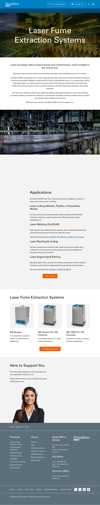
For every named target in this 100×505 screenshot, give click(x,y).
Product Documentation (18, 462)
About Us (34, 442)
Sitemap (39, 489)
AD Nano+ (52, 269)
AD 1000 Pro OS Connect (75, 237)
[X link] (80, 489)
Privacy (12, 489)
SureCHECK (13, 459)
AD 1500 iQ (61, 237)
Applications (19, 427)
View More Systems (50, 349)
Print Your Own (15, 468)
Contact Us (79, 4)
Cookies (19, 489)
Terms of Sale (29, 489)
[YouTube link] (88, 489)
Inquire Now (50, 276)
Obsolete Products (16, 465)
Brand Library (35, 460)
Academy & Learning (38, 451)
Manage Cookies (65, 489)
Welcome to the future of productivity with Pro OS (22, 11)
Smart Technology (16, 453)
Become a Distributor (38, 457)
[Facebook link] (75, 489)
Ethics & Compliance (38, 448)
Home (12, 427)
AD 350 (59, 269)
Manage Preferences (51, 489)
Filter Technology (15, 456)
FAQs (32, 445)
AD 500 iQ (52, 237)
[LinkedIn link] (84, 489)
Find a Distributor (58, 4)
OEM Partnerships (37, 454)
